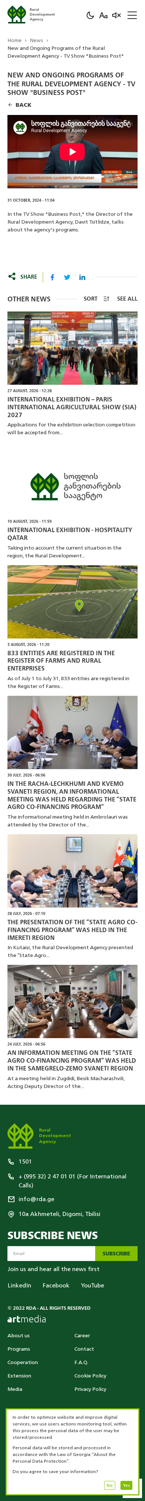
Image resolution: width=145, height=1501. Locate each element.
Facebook (56, 1285)
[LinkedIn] (82, 277)
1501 (25, 1161)
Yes (126, 1485)
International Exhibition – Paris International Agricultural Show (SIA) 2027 (71, 407)
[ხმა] (116, 15)
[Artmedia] (26, 1318)
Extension (19, 1376)
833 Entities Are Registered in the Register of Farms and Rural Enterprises (61, 661)
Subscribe (116, 1254)
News (36, 40)
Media (14, 1389)
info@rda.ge (36, 1199)
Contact (84, 1349)
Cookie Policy (90, 1376)
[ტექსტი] (103, 15)
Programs (18, 1349)
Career (82, 1335)
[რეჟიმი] (90, 15)
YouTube (92, 1285)
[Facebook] (52, 277)
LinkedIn (19, 1285)
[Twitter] (67, 277)
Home (14, 40)
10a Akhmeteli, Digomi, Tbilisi (59, 1214)
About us (18, 1335)
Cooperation (22, 1362)
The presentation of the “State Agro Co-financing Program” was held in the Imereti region (72, 930)
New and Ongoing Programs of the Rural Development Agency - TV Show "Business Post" (65, 52)
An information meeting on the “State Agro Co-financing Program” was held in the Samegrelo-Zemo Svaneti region (71, 1060)
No (110, 1485)
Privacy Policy (90, 1389)
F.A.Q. (81, 1362)
